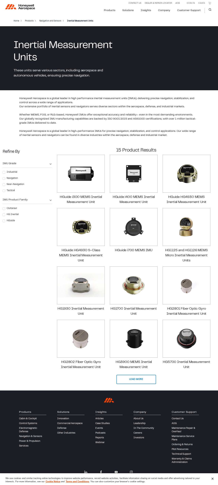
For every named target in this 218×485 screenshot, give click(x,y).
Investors (139, 438)
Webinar (100, 443)
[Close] (212, 478)
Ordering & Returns (182, 445)
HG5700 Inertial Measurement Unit (186, 365)
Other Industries (66, 433)
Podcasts (100, 433)
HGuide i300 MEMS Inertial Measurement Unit (81, 200)
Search (209, 10)
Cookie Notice (53, 481)
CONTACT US (135, 3)
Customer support (189, 10)
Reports (99, 438)
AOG (177, 3)
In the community (144, 428)
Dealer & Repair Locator (158, 3)
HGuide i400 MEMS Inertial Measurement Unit (134, 200)
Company (164, 10)
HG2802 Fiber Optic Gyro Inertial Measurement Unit (81, 365)
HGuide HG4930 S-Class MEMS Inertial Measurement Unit (81, 255)
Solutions (128, 10)
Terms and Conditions (77, 481)
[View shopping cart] (209, 3)
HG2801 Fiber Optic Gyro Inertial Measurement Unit (187, 311)
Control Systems (28, 424)
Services (23, 446)
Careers (138, 433)
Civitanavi (12, 208)
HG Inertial (13, 215)
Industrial (12, 172)
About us (138, 419)
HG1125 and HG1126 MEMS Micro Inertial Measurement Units (186, 255)
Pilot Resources (180, 449)
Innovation (63, 419)
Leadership (139, 424)
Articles (99, 419)
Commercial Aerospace (70, 424)
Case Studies (102, 424)
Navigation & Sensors (30, 436)
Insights (146, 10)
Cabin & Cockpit (28, 419)
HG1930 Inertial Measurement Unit (81, 311)
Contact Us (178, 419)
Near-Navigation (15, 184)
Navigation (12, 178)
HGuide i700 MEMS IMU (133, 250)
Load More (136, 379)
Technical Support (181, 454)
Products (109, 10)
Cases (201, 3)
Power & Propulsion (29, 441)
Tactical (11, 191)
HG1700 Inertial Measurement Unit (134, 311)
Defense (61, 428)
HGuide (11, 221)
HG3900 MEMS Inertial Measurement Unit (134, 365)
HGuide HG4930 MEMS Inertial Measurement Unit (187, 200)
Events (99, 428)
